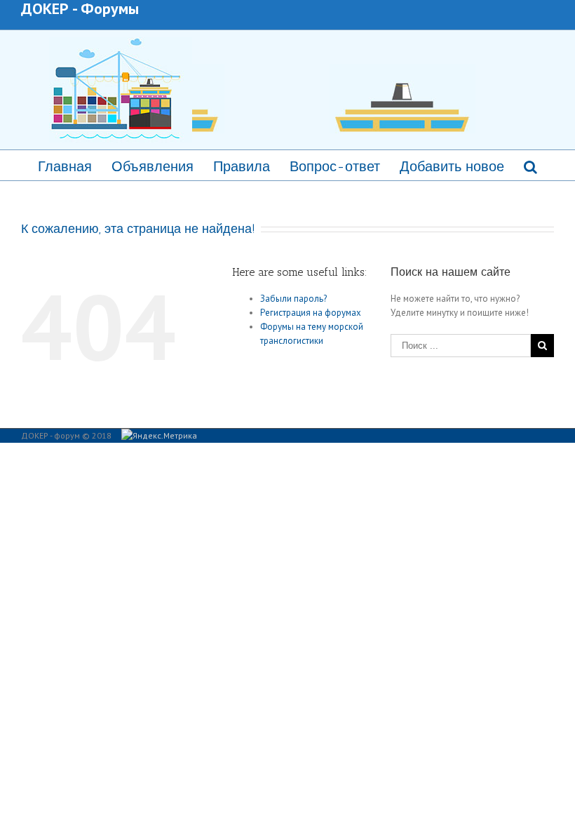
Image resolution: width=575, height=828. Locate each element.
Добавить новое (452, 166)
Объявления (152, 166)
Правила (241, 166)
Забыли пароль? (293, 299)
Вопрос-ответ (335, 166)
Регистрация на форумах (310, 313)
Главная (65, 166)
